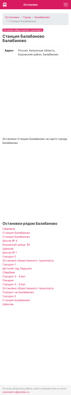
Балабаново (42, 17)
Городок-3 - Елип (13, 276)
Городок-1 (9, 264)
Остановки (30, 4)
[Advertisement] (35, 97)
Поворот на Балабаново (18, 292)
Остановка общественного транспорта (28, 260)
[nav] (65, 4)
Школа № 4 (9, 240)
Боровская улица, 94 (16, 244)
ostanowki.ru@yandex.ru (15, 392)
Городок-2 (9, 256)
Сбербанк (8, 228)
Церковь (8, 248)
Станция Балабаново (16, 232)
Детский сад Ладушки (17, 268)
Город (27, 17)
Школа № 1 (9, 252)
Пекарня (8, 280)
